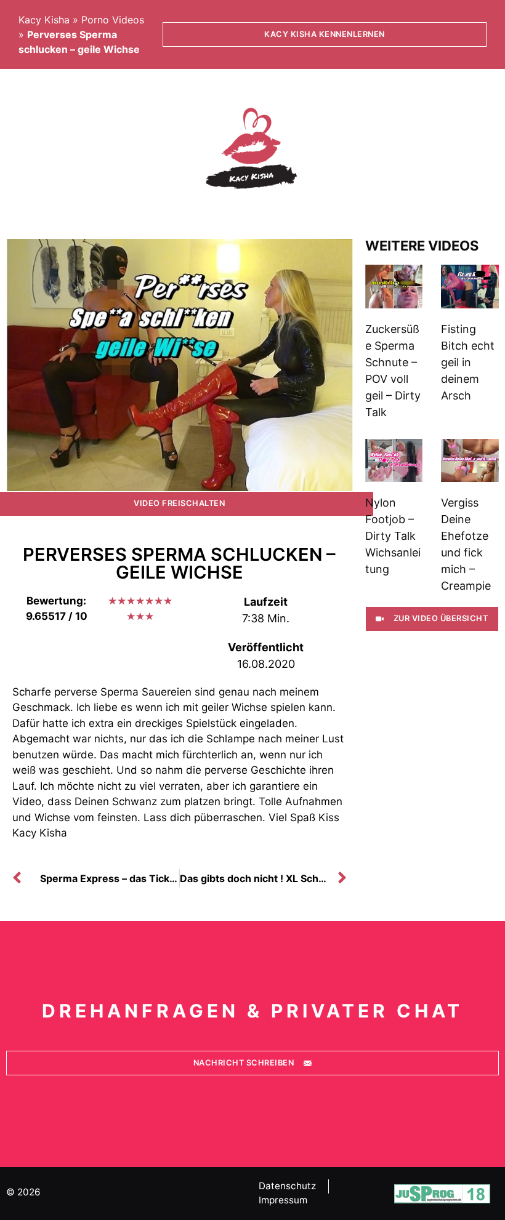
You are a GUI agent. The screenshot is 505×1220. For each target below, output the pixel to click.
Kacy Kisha (44, 20)
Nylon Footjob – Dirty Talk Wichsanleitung (393, 536)
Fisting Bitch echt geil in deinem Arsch (468, 362)
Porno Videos (112, 20)
